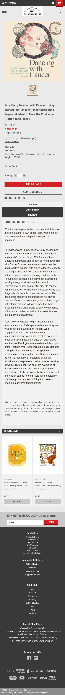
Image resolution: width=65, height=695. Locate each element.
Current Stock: (12, 166)
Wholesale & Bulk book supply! (32, 628)
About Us (32, 593)
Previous (56, 431)
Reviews (32, 214)
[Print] (15, 198)
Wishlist (32, 568)
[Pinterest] (24, 198)
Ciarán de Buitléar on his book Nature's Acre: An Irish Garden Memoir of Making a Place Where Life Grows (32, 633)
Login (28, 571)
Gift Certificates (32, 564)
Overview (32, 204)
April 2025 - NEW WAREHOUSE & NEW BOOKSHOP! (32, 641)
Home (32, 589)
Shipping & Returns (32, 574)
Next (60, 431)
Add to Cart (17, 501)
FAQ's (32, 610)
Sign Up (36, 571)
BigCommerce (16, 693)
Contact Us (32, 596)
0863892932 (10, 3)
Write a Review (12, 141)
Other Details (32, 209)
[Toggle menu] (4, 11)
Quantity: (9, 175)
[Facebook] (6, 198)
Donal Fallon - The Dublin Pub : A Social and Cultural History (32, 638)
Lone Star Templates (40, 693)
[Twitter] (19, 198)
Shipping (32, 600)
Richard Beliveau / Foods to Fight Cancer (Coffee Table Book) (15, 486)
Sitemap (27, 690)
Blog (32, 606)
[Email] (10, 198)
